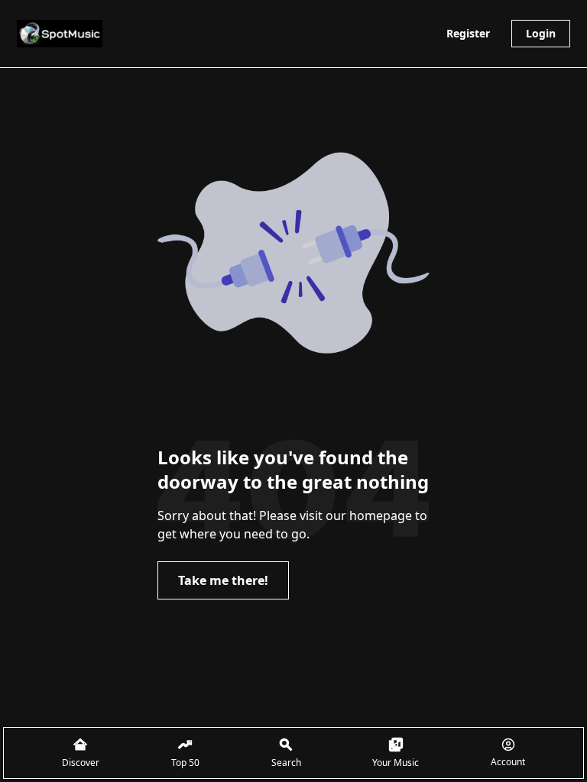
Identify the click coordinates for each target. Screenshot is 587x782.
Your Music (395, 762)
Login (541, 33)
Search (286, 762)
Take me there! (223, 580)
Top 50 (185, 762)
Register (468, 33)
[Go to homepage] (59, 33)
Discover (80, 762)
